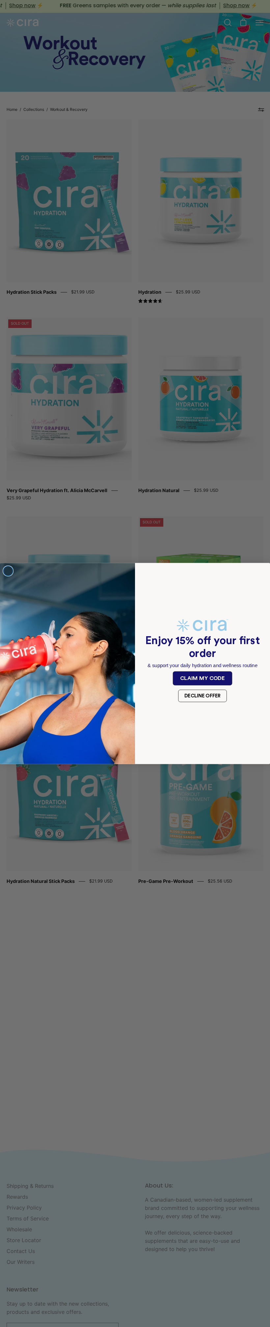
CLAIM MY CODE (202, 678)
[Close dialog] (8, 571)
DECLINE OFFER (202, 695)
